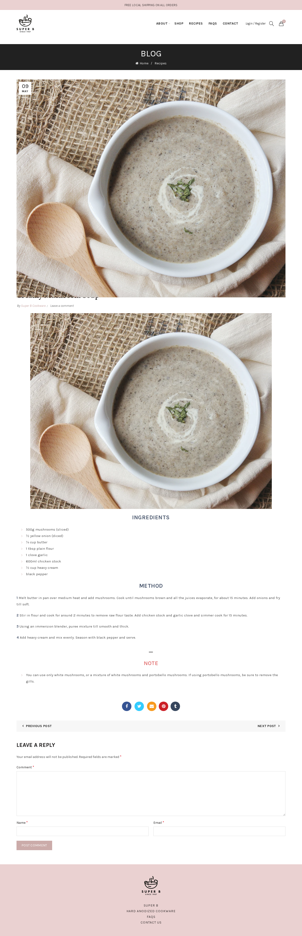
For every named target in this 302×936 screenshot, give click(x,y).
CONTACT (230, 23)
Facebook (126, 706)
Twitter (139, 706)
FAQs (213, 23)
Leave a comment (62, 306)
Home (144, 63)
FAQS (151, 917)
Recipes (161, 63)
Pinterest (163, 706)
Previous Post (39, 726)
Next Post (267, 726)
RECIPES (196, 23)
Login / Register (255, 23)
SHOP (178, 23)
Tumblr (175, 706)
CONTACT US (151, 922)
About (162, 23)
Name (22, 822)
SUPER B (151, 905)
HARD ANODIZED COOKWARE (151, 911)
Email (151, 706)
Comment (25, 767)
